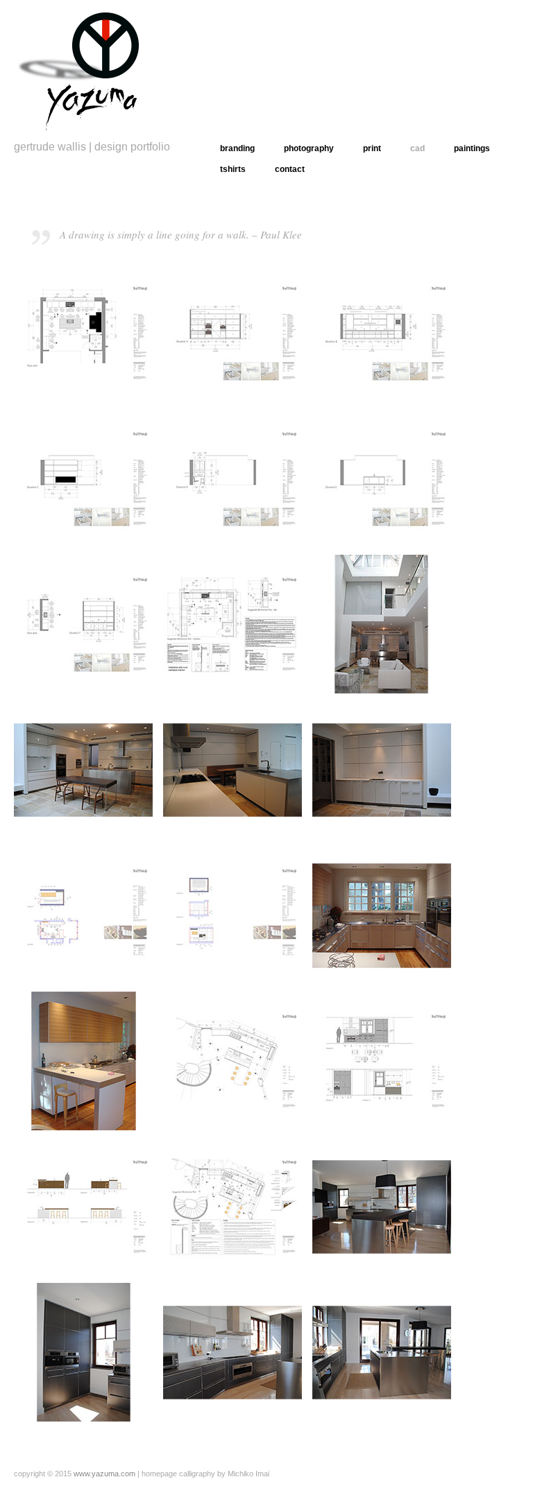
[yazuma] (83, 67)
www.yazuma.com (104, 1473)
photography (309, 148)
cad (417, 148)
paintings (472, 148)
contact (290, 169)
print (372, 148)
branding (237, 148)
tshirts (233, 169)
